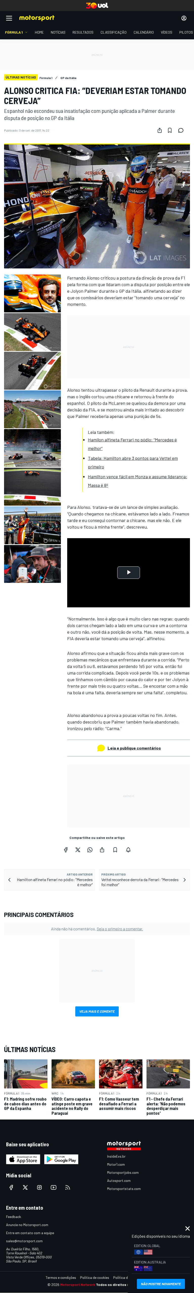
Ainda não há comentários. (97, 928)
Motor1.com (116, 1164)
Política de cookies (94, 1277)
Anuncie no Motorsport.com (27, 1225)
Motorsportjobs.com (123, 1172)
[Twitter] (78, 850)
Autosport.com (119, 1180)
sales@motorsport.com (24, 1241)
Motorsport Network (77, 1284)
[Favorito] (170, 130)
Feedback (13, 1216)
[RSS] (68, 1187)
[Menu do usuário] (184, 18)
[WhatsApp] (90, 850)
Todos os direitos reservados (121, 1284)
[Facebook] (66, 850)
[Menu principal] (9, 18)
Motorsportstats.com (124, 1188)
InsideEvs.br (116, 1156)
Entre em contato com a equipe (30, 1233)
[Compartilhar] (160, 130)
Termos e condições (61, 1277)
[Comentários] (182, 130)
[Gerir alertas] (128, 850)
